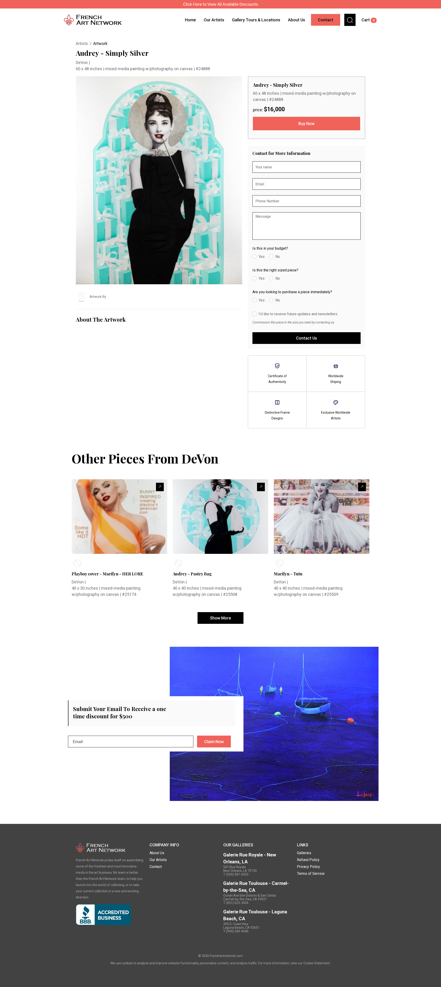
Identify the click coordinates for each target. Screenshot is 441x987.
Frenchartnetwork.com (226, 956)
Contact (325, 19)
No (277, 256)
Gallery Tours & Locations (256, 19)
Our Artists (214, 19)
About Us (296, 19)
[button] (350, 20)
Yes (262, 256)
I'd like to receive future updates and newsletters (298, 314)
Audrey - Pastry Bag (192, 574)
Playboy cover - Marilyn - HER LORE (107, 574)
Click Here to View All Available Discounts (220, 4)
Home (190, 19)
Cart (368, 19)
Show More (220, 618)
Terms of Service (311, 873)
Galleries (304, 853)
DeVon (82, 62)
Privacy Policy (308, 866)
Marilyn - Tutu (288, 574)
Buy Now (306, 123)
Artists (82, 43)
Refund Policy (308, 860)
